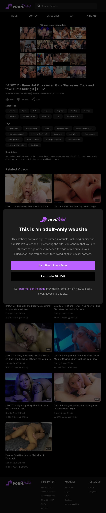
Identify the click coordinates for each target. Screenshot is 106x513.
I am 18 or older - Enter (53, 265)
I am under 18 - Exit (53, 276)
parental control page (32, 288)
